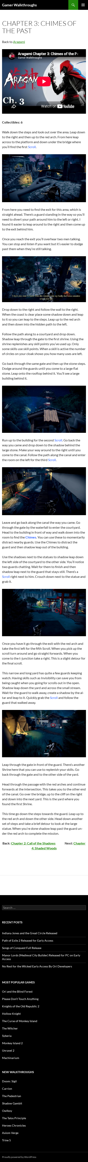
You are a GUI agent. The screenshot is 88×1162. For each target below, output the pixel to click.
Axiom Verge (10, 1133)
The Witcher (10, 1028)
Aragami (19, 42)
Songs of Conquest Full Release (21, 948)
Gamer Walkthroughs (19, 5)
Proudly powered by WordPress (19, 1157)
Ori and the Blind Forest (17, 991)
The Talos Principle (14, 1118)
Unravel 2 (8, 1050)
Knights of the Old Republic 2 (20, 1006)
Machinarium (10, 1058)
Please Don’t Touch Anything (20, 999)
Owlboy (7, 1110)
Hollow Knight (11, 1013)
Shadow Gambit (12, 1103)
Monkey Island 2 (12, 1043)
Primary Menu (83, 5)
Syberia (6, 1035)
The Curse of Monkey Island (19, 1021)
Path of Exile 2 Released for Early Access (27, 940)
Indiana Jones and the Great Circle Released (29, 933)
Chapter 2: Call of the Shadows (33, 843)
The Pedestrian (11, 1096)
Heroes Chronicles (14, 1125)
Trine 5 (6, 1140)
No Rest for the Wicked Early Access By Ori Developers (37, 966)
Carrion (7, 1088)
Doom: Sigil (9, 1081)
